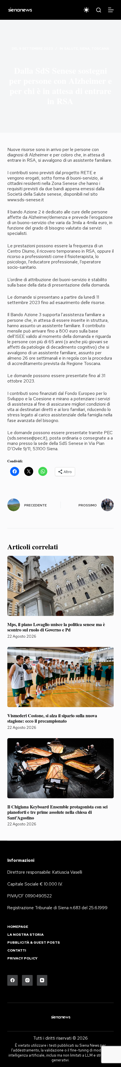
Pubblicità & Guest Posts (33, 943)
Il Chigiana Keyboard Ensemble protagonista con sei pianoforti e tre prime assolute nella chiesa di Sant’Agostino (57, 812)
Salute (71, 48)
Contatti (16, 950)
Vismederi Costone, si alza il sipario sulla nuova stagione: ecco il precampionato (52, 718)
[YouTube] (42, 980)
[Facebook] (12, 980)
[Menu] (111, 10)
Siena (85, 48)
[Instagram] (27, 980)
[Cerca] (98, 10)
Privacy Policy (22, 958)
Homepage (17, 927)
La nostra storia (25, 935)
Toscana (100, 48)
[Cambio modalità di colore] (86, 10)
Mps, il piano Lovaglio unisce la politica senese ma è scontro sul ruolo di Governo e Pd (56, 627)
